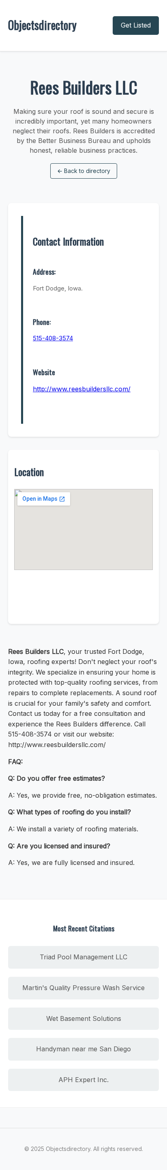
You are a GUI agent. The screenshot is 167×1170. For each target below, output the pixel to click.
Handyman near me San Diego (83, 1049)
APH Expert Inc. (83, 1080)
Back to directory (83, 170)
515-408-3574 (53, 338)
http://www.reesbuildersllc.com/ (82, 389)
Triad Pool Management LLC (83, 957)
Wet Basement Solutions (83, 1018)
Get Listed (136, 25)
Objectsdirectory (42, 25)
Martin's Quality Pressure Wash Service (83, 988)
